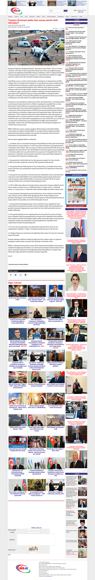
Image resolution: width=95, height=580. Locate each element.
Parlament (32, 16)
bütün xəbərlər (84, 470)
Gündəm (10, 16)
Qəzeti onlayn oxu (77, 175)
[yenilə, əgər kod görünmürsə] (33, 551)
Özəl (26, 16)
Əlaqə (80, 16)
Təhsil (43, 16)
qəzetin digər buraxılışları (76, 206)
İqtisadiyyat (61, 16)
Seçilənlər (77, 209)
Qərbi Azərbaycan (51, 16)
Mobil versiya (80, 12)
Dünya (67, 16)
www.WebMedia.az (48, 576)
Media (38, 16)
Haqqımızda (74, 16)
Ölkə (21, 16)
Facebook (77, 20)
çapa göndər (26, 27)
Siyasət (16, 16)
